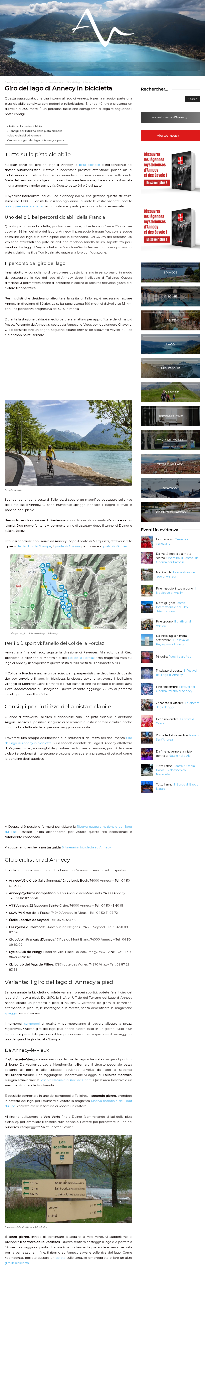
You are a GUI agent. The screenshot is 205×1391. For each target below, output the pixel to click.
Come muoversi (170, 440)
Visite (171, 320)
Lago (170, 344)
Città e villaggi (170, 464)
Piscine (170, 296)
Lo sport (171, 392)
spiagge (11, 1013)
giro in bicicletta (17, 1263)
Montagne (170, 368)
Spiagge (170, 272)
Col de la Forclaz (81, 658)
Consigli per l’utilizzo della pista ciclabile (35, 130)
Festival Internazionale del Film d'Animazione (172, 607)
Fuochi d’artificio (180, 656)
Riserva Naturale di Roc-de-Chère (66, 1080)
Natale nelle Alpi (180, 756)
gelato (60, 1258)
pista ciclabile (89, 165)
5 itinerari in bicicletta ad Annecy (86, 847)
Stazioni (170, 488)
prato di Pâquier (115, 546)
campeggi (32, 1023)
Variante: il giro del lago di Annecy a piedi (36, 140)
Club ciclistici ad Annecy (24, 135)
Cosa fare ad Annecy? (16, 82)
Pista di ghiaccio (171, 512)
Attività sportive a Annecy (48, 82)
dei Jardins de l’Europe (34, 546)
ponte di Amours (67, 546)
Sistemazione (170, 416)
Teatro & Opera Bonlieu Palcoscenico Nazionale (175, 770)
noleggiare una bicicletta (24, 206)
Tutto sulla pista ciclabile (25, 126)
